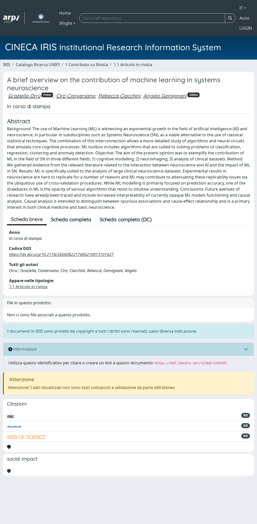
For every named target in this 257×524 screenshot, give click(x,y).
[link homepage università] (41, 18)
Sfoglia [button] (65, 23)
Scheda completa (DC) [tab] (126, 219)
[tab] (160, 219)
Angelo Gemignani (164, 96)
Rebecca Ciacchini (119, 96)
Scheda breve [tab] (27, 219)
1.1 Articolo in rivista (133, 64)
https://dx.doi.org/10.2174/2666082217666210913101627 (61, 254)
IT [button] (241, 8)
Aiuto (244, 18)
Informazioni (24, 349)
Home (65, 13)
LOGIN (245, 28)
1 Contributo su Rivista (86, 64)
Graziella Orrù (24, 96)
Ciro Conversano (75, 96)
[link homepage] (14, 18)
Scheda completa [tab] (71, 219)
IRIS (6, 64)
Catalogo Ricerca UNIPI (38, 64)
